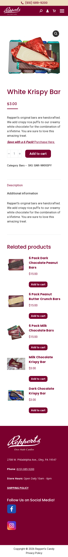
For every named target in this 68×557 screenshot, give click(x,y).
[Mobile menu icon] (62, 11)
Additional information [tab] (22, 193)
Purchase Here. (31, 142)
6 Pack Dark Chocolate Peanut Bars (43, 263)
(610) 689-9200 (36, 3)
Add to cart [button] (38, 284)
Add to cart (38, 154)
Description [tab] (15, 185)
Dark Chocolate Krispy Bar (41, 391)
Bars (22, 165)
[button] (56, 33)
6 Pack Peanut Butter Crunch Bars (44, 296)
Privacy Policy (34, 553)
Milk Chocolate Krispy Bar (41, 359)
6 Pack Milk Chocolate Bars (41, 328)
